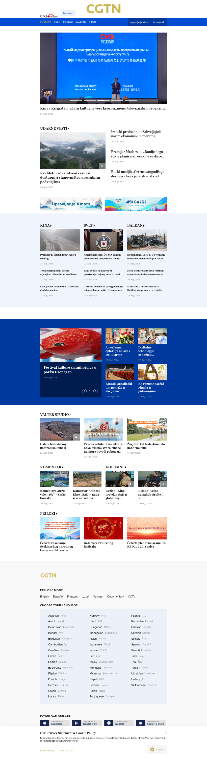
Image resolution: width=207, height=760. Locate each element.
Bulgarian (60, 638)
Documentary (115, 596)
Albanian (57, 615)
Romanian (142, 621)
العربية (85, 596)
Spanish (141, 644)
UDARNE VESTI (53, 128)
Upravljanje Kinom (139, 22)
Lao (95, 656)
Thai (136, 662)
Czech (56, 656)
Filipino (57, 673)
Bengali (55, 633)
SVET (88, 225)
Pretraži (160, 22)
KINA (45, 225)
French (57, 679)
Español (58, 596)
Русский (98, 596)
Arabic (56, 621)
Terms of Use (65, 750)
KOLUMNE (115, 467)
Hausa (56, 696)
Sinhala (139, 638)
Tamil (137, 656)
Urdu (137, 679)
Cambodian (57, 644)
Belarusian (61, 627)
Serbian (140, 633)
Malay (102, 662)
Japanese (100, 644)
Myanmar (103, 673)
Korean (98, 650)
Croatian (58, 650)
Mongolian (101, 667)
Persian (99, 685)
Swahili (141, 650)
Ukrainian (143, 673)
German (58, 685)
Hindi (96, 621)
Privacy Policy (47, 750)
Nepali (97, 679)
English (44, 596)
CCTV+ (132, 596)
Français (72, 596)
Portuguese (102, 696)
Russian (141, 627)
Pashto (138, 615)
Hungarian (100, 627)
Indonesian (103, 633)
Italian (98, 638)
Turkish (140, 667)
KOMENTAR (50, 467)
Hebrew (98, 615)
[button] (76, 100)
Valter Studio (54, 415)
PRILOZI (47, 513)
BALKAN (135, 225)
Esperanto (60, 667)
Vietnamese (144, 685)
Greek (57, 691)
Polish (97, 691)
